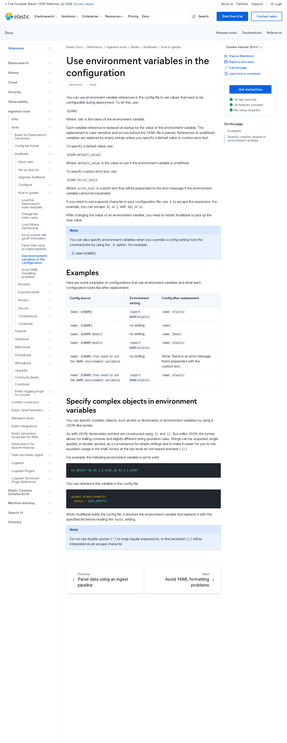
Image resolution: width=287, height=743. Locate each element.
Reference (274, 32)
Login (278, 4)
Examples (82, 272)
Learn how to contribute (244, 73)
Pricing (133, 16)
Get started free (250, 89)
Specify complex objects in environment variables (131, 405)
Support (257, 4)
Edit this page (238, 68)
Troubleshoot (252, 32)
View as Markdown (241, 56)
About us (227, 4)
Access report (84, 4)
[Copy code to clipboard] (214, 470)
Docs (145, 16)
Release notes (226, 32)
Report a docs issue (241, 62)
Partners (242, 4)
